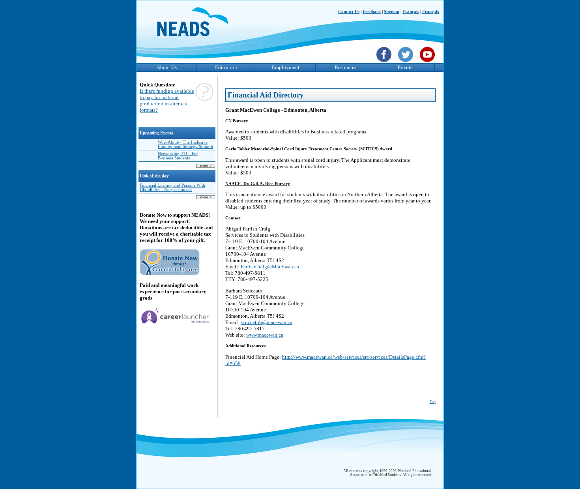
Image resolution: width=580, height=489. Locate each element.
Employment (285, 67)
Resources (345, 67)
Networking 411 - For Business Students (178, 156)
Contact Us (348, 11)
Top (433, 401)
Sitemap (391, 11)
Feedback (372, 11)
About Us (167, 67)
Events (405, 67)
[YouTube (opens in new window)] (428, 63)
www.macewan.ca (264, 335)
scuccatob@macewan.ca (266, 322)
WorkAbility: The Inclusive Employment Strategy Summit (185, 144)
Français (410, 11)
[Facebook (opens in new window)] (384, 63)
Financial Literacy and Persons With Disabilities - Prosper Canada (172, 187)
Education (226, 67)
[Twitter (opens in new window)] (406, 63)
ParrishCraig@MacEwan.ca (270, 267)
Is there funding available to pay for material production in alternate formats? (167, 100)
